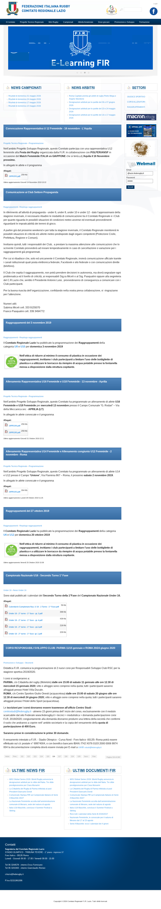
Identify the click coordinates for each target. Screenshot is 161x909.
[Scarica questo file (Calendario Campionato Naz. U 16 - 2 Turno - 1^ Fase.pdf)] (6, 607)
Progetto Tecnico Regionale (15, 143)
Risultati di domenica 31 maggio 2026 (24, 96)
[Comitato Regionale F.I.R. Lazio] (39, 10)
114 (41, 756)
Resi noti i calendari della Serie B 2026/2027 (89, 814)
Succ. (86, 756)
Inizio (7, 756)
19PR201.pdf (14, 176)
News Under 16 (19, 590)
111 (22, 756)
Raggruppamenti (10, 207)
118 (66, 756)
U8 (16, 346)
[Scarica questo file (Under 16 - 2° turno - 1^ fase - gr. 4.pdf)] (6, 620)
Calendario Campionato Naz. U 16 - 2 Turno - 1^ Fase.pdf (34, 607)
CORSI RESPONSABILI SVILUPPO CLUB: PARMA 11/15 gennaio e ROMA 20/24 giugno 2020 (60, 648)
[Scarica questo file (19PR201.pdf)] (6, 176)
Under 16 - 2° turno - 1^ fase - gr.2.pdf (25, 627)
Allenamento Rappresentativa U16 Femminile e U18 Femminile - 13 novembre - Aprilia (56, 381)
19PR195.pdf (14, 432)
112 (28, 756)
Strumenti (29, 663)
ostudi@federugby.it (92, 747)
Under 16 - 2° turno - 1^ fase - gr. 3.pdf (25, 613)
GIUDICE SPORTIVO (136, 97)
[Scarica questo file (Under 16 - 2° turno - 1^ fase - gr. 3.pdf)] (6, 613)
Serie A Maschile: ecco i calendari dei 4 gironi (89, 824)
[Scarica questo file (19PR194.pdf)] (6, 426)
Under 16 (7, 590)
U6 (5, 534)
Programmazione (36, 143)
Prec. (15, 756)
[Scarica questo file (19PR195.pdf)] (6, 432)
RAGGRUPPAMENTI (136, 107)
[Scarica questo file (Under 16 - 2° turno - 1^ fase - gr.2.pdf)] (6, 627)
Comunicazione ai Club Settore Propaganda (32, 192)
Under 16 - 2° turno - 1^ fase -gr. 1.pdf (25, 634)
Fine (94, 756)
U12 (11, 534)
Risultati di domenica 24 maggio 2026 (24, 99)
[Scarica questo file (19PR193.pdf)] (6, 492)
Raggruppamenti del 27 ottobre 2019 (27, 511)
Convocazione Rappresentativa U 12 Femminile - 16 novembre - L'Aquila (49, 128)
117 (59, 756)
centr (81, 747)
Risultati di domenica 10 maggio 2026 (24, 106)
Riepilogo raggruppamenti (30, 207)
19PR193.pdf (14, 492)
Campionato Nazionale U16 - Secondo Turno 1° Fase (37, 575)
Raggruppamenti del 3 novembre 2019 (28, 322)
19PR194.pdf (14, 426)
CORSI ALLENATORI (136, 102)
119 (72, 756)
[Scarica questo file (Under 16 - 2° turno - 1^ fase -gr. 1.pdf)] (6, 634)
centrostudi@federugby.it (17, 711)
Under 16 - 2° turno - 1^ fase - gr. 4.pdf (25, 620)
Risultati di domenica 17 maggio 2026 (24, 102)
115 (48, 756)
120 (79, 756)
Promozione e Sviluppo (13, 663)
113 (35, 756)
